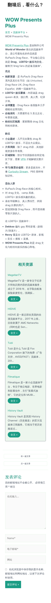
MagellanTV (14, 274)
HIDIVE (12, 308)
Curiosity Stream (18, 171)
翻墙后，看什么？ (26, 4)
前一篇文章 (25, 456)
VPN (23, 159)
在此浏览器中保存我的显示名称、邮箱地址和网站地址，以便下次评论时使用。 (25, 573)
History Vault (15, 410)
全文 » (14, 298)
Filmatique (14, 376)
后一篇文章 (25, 463)
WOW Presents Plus (17, 45)
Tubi (10, 342)
